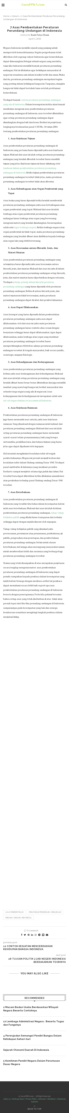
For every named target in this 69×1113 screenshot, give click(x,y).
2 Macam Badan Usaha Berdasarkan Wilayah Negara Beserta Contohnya (30, 1009)
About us (7, 1099)
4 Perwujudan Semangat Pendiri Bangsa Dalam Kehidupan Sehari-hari (32, 1037)
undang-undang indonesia (18, 918)
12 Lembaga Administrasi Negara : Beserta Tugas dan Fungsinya (33, 1023)
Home (6, 16)
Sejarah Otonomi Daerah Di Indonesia (26, 1049)
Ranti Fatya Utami (40, 34)
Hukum (15, 16)
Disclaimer (51, 1099)
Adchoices (42, 1099)
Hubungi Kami (18, 1099)
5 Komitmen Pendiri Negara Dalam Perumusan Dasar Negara (31, 1062)
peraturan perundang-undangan (45, 912)
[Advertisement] (34, 763)
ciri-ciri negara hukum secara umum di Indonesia (27, 400)
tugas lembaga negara (25, 227)
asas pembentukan (14, 912)
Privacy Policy (31, 1099)
